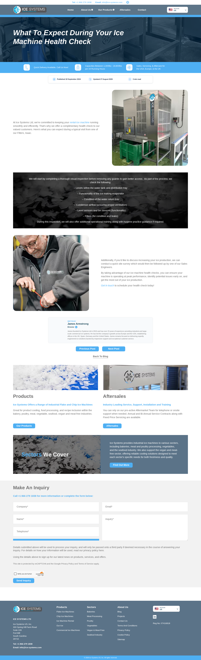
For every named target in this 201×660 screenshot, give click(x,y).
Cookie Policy (123, 635)
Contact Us (122, 621)
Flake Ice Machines (65, 612)
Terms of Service (85, 564)
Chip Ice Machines (65, 616)
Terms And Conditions (127, 626)
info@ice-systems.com (112, 2)
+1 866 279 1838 (81, 2)
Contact (142, 10)
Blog (119, 612)
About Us (86, 10)
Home (71, 10)
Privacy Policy (67, 564)
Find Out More (121, 465)
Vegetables (92, 626)
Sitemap (121, 639)
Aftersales (125, 10)
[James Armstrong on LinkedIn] (76, 327)
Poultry (90, 621)
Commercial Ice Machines (68, 630)
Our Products (105, 10)
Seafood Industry (94, 635)
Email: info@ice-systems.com (27, 647)
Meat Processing (94, 616)
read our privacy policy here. (89, 550)
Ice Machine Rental (65, 621)
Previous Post (87, 348)
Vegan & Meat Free (95, 630)
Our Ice (60, 626)
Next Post (113, 348)
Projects (121, 616)
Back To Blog (100, 356)
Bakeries (91, 612)
